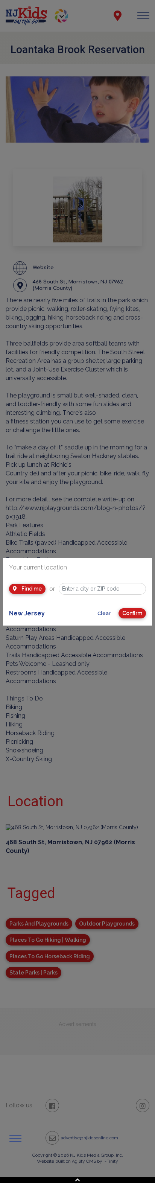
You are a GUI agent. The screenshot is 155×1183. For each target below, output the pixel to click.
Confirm (132, 613)
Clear (104, 613)
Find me (31, 589)
